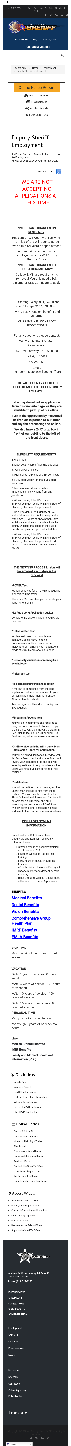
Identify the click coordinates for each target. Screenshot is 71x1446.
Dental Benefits (25, 904)
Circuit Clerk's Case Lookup (28, 1107)
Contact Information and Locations (29, 1210)
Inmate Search (21, 1082)
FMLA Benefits (25, 937)
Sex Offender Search (25, 1092)
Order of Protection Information (30, 1097)
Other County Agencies (23, 1215)
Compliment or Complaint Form (30, 1181)
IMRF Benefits (24, 930)
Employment (22, 157)
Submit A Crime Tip (24, 1131)
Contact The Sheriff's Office (28, 1166)
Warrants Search (22, 1087)
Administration (41, 154)
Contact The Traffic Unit (26, 1136)
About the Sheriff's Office (24, 1200)
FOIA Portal (20, 1146)
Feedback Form (22, 1161)
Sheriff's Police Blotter (25, 1112)
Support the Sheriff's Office (25, 1230)
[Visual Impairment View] (58, 171)
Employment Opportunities (25, 1205)
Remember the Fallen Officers (26, 1225)
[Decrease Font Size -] (54, 171)
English (13, 1444)
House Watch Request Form (28, 1156)
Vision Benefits (25, 911)
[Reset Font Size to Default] (51, 171)
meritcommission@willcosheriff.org (37, 372)
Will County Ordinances (26, 1102)
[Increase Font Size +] (49, 171)
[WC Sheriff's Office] (36, 27)
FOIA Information (20, 1220)
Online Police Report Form (27, 1151)
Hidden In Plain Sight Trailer (28, 1141)
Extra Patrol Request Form (27, 1171)
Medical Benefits (27, 898)
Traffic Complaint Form (26, 1176)
